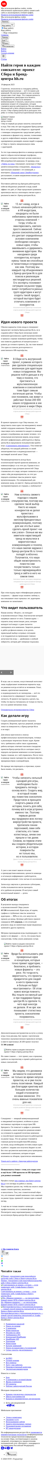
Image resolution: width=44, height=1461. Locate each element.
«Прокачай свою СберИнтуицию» (24, 173)
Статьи (4, 59)
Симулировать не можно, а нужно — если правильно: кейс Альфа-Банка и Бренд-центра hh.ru (18, 1293)
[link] (5, 43)
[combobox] (11, 1454)
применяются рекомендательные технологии (21, 1433)
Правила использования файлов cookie (17, 19)
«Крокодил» (36, 167)
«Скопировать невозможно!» (17, 446)
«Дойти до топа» (8, 164)
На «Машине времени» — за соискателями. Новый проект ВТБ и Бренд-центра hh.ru (19, 1303)
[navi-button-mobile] (3, 56)
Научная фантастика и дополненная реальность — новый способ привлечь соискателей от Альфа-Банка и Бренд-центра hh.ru (22, 1315)
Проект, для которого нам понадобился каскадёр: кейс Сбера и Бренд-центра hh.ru (21, 1282)
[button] (3, 49)
